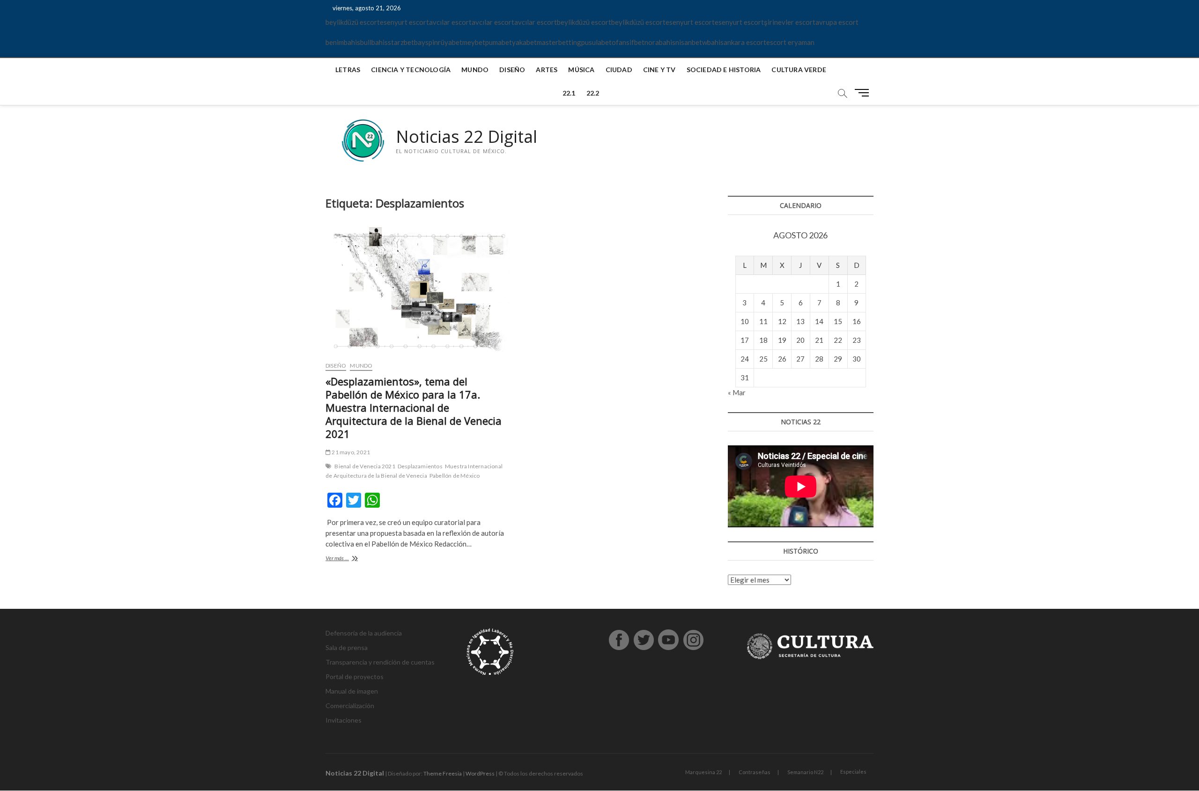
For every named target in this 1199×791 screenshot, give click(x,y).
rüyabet (450, 42)
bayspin (426, 42)
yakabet (524, 42)
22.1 (569, 93)
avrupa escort (837, 22)
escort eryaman (790, 42)
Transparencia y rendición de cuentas (380, 662)
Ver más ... (359, 559)
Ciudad (619, 70)
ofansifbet (628, 42)
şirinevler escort (789, 22)
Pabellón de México (454, 475)
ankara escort (745, 42)
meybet (473, 42)
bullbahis (374, 42)
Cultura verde (798, 70)
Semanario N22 (805, 772)
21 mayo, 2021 (350, 452)
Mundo (474, 70)
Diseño (512, 70)
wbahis (713, 42)
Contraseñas (754, 772)
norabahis (659, 42)
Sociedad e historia (724, 70)
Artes (546, 70)
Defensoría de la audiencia (364, 633)
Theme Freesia (442, 773)
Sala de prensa (347, 647)
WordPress (480, 773)
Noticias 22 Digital (466, 136)
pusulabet (596, 42)
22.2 (593, 93)
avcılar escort (450, 22)
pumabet (498, 42)
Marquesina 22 (703, 772)
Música (581, 70)
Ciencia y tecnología (411, 70)
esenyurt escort (404, 22)
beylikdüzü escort (353, 22)
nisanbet (688, 42)
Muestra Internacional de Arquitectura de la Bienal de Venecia (414, 471)
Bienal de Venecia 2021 (364, 466)
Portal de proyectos (355, 676)
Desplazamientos (420, 466)
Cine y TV (659, 70)
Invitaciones (344, 720)
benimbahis (343, 42)
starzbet (401, 42)
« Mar (737, 392)
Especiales (853, 772)
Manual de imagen (352, 691)
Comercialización (350, 706)
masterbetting (559, 42)
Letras (347, 70)
